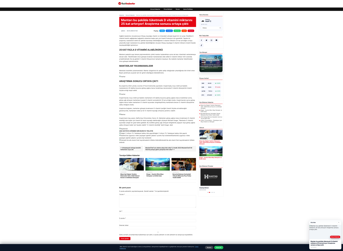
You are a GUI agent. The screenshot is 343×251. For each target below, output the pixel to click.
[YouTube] (216, 40)
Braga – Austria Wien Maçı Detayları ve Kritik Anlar (211, 110)
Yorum (122, 194)
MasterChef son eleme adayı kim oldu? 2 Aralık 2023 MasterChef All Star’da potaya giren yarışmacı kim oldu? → (168, 148)
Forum (178, 9)
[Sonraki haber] (219, 57)
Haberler (121, 15)
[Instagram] (211, 40)
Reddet (209, 247)
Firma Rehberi (168, 9)
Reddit (184, 30)
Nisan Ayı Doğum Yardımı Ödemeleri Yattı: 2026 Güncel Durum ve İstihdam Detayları (211, 107)
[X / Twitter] (206, 40)
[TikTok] (201, 45)
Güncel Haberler (155, 9)
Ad (120, 211)
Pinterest (191, 30)
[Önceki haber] (215, 57)
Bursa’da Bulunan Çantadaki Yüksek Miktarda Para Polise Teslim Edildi (210, 114)
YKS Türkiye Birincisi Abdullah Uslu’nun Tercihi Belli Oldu (211, 117)
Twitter (162, 30)
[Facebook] (201, 40)
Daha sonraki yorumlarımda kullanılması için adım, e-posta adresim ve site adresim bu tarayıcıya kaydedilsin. (156, 235)
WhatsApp (177, 30)
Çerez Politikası (188, 9)
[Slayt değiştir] (207, 192)
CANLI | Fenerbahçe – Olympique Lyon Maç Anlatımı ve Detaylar (211, 121)
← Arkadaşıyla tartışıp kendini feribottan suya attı (130, 148)
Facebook (169, 30)
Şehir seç (204, 24)
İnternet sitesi (123, 225)
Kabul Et (218, 247)
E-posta (122, 218)
